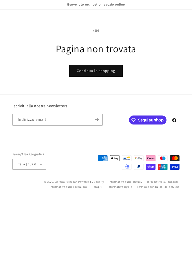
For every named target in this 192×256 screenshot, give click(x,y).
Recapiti (97, 186)
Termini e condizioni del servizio (158, 186)
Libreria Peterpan (66, 182)
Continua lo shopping (96, 70)
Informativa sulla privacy (125, 182)
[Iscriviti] (96, 120)
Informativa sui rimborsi (163, 182)
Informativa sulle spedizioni (68, 186)
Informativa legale (120, 186)
